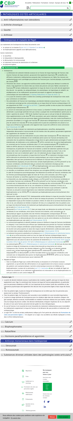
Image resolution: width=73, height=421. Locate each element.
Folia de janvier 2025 (24, 242)
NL (67, 3)
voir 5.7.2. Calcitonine (41, 268)
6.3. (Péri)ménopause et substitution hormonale (48, 242)
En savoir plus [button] (15, 418)
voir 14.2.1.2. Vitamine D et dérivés (32, 47)
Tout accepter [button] (63, 417)
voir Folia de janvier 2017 (22, 209)
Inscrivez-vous (47, 387)
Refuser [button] (52, 417)
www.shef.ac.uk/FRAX (30, 105)
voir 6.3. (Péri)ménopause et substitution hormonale (38, 244)
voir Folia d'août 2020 (57, 240)
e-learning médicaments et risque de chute (43, 94)
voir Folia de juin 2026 (21, 207)
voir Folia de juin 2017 (14, 127)
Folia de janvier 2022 (51, 231)
